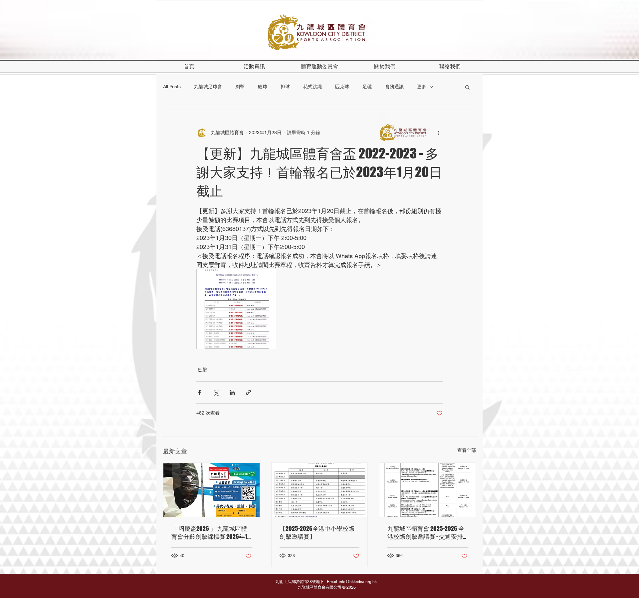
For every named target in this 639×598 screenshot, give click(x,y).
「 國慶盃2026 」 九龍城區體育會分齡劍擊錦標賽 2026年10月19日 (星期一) (211, 533)
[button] (384, 66)
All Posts (172, 86)
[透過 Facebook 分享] (199, 392)
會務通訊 (394, 86)
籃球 (262, 86)
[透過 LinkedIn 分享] (232, 392)
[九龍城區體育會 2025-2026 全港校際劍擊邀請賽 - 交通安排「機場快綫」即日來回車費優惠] (427, 490)
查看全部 (466, 450)
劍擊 (240, 86)
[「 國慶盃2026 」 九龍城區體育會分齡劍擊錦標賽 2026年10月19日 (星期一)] (211, 490)
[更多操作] (439, 133)
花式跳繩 (312, 86)
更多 (421, 86)
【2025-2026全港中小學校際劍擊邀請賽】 (317, 532)
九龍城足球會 (208, 86)
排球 (285, 86)
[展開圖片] (236, 309)
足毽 (367, 86)
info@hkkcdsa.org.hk (358, 581)
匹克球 (342, 86)
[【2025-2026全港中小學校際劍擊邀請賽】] (320, 490)
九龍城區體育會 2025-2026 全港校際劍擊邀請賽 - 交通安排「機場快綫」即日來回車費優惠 (426, 533)
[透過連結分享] (248, 392)
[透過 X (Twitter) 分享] (216, 392)
